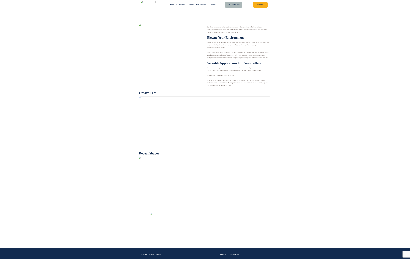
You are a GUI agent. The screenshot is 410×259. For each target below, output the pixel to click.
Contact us (259, 5)
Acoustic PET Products (197, 5)
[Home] (148, 5)
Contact (212, 5)
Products (182, 5)
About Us (173, 5)
